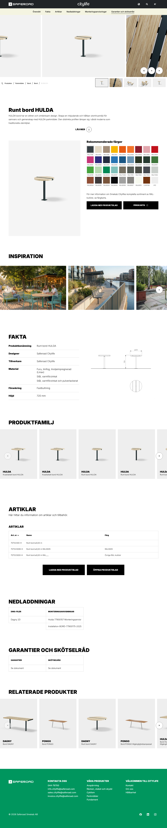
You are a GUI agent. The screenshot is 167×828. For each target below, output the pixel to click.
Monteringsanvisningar (96, 11)
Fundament (92, 799)
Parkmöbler (19, 83)
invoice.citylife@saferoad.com (63, 796)
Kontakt (129, 785)
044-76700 (53, 785)
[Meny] (155, 4)
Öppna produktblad (105, 570)
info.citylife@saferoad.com (61, 789)
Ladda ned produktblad (104, 205)
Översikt (37, 11)
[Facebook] (141, 814)
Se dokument (17, 668)
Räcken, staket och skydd (99, 789)
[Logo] (83, 4)
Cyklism (91, 792)
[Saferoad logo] (21, 4)
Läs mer (80, 129)
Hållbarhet (131, 792)
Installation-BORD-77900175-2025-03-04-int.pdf (64, 626)
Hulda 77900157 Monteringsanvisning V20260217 (64, 619)
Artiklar (58, 11)
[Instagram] (155, 814)
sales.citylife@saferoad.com (62, 792)
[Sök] (147, 4)
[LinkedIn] (148, 814)
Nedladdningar (73, 11)
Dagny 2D (15, 619)
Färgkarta (139, 205)
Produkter (8, 83)
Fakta (47, 11)
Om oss (129, 789)
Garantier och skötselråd (122, 11)
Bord (29, 83)
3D (144, 71)
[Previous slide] (151, 70)
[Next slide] (159, 70)
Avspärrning (93, 785)
